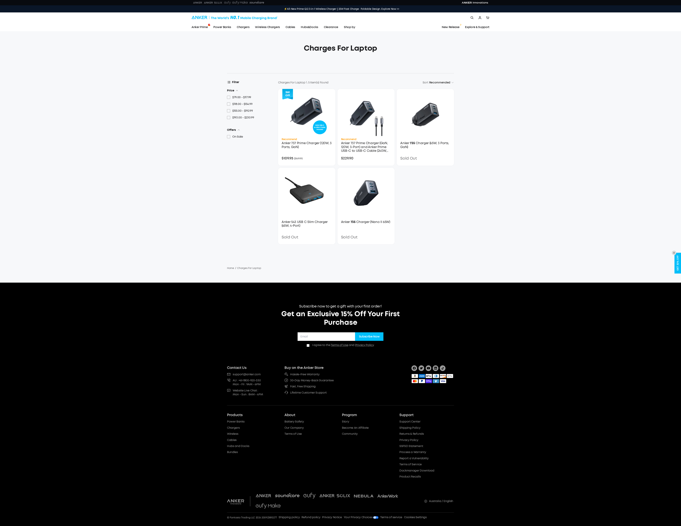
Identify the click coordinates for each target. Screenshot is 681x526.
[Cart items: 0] (487, 18)
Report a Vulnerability (414, 458)
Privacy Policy (364, 345)
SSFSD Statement (411, 446)
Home (230, 268)
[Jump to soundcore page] (287, 496)
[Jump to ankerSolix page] (334, 496)
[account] (480, 18)
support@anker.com (247, 374)
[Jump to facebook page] (414, 368)
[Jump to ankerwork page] (387, 496)
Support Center (409, 421)
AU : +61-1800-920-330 (247, 380)
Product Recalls (410, 476)
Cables (232, 440)
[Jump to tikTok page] (442, 368)
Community (350, 434)
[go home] (235, 18)
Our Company (294, 428)
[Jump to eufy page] (309, 496)
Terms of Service (410, 464)
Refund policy (310, 517)
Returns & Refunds (411, 434)
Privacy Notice (332, 517)
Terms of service (391, 517)
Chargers (233, 428)
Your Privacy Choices (358, 517)
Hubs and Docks (238, 446)
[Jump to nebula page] (363, 496)
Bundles (232, 452)
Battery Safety (294, 421)
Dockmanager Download (416, 470)
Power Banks (235, 421)
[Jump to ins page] (435, 368)
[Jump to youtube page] (428, 368)
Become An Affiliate (355, 428)
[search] (472, 18)
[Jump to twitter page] (421, 368)
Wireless (232, 434)
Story (345, 421)
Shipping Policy (409, 428)
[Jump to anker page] (235, 501)
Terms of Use (339, 345)
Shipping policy (289, 517)
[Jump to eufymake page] (268, 506)
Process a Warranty (412, 452)
